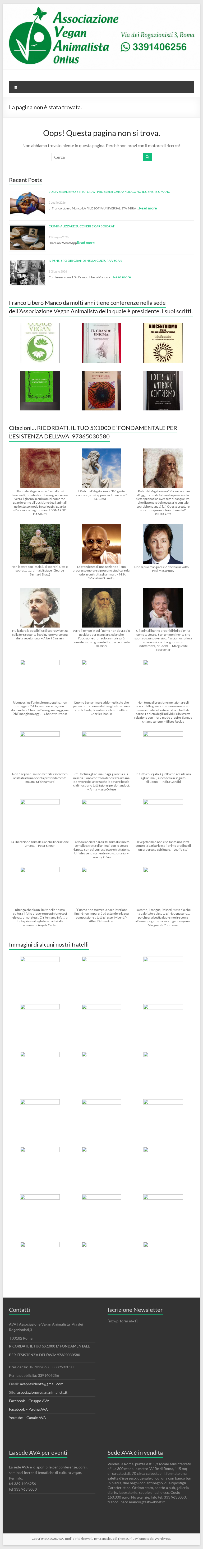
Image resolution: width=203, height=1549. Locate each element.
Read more (148, 208)
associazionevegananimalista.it (42, 1392)
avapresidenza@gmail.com (41, 1384)
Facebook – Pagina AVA (28, 1409)
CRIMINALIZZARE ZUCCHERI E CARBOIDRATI (82, 226)
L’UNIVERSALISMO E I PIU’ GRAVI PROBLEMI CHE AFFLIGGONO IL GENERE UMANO (109, 192)
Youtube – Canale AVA (27, 1417)
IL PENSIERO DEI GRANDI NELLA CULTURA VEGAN (85, 261)
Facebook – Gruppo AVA (29, 1400)
